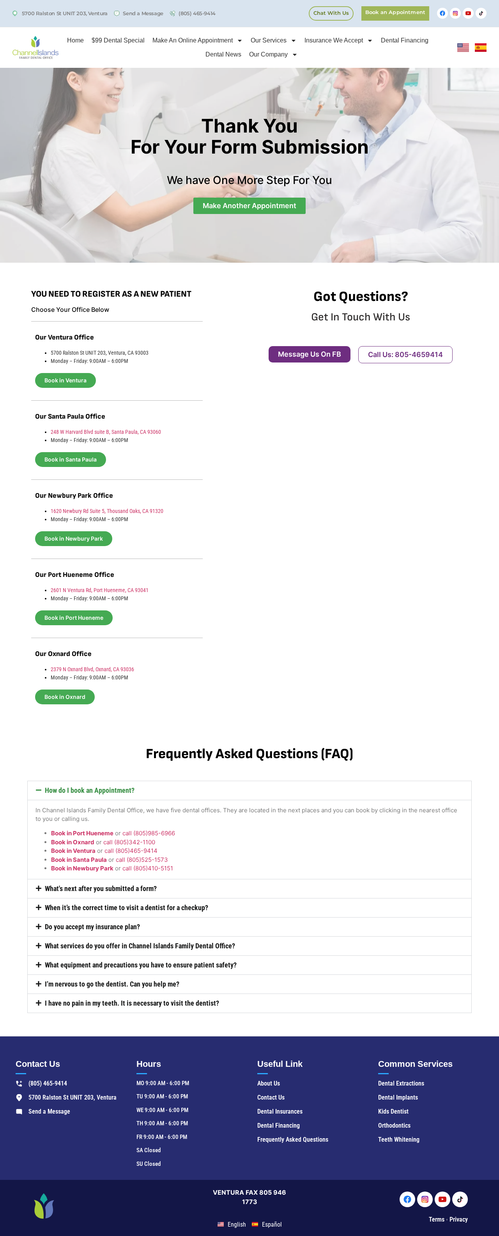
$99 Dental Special (118, 40)
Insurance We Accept (333, 40)
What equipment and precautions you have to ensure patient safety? (141, 965)
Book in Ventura (73, 850)
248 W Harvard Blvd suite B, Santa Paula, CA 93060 (106, 432)
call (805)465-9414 (130, 850)
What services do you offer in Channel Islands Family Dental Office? (140, 946)
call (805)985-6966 (148, 833)
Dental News (223, 54)
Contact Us (38, 1064)
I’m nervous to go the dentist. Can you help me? (112, 984)
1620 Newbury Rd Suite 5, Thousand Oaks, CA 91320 (107, 511)
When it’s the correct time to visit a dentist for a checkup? (126, 908)
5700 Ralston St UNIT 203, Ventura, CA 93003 (100, 353)
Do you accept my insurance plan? (92, 927)
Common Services (415, 1064)
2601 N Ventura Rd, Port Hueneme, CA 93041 (100, 590)
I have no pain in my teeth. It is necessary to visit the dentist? (132, 1003)
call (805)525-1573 (142, 859)
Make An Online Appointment (192, 40)
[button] (249, 790)
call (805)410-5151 (147, 868)
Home (75, 40)
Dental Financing (404, 40)
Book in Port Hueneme (82, 833)
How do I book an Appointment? (89, 790)
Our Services (269, 40)
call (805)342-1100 (129, 842)
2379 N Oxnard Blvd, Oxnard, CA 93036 (92, 669)
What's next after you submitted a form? (101, 888)
